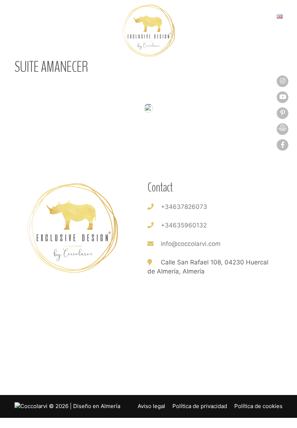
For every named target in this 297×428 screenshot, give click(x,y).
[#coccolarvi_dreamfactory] (282, 128)
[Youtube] (282, 96)
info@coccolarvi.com (191, 243)
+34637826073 (184, 206)
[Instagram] (282, 81)
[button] (21, 18)
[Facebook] (283, 144)
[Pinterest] (282, 112)
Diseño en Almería (96, 406)
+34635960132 (184, 225)
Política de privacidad (199, 406)
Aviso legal (151, 406)
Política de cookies (258, 406)
